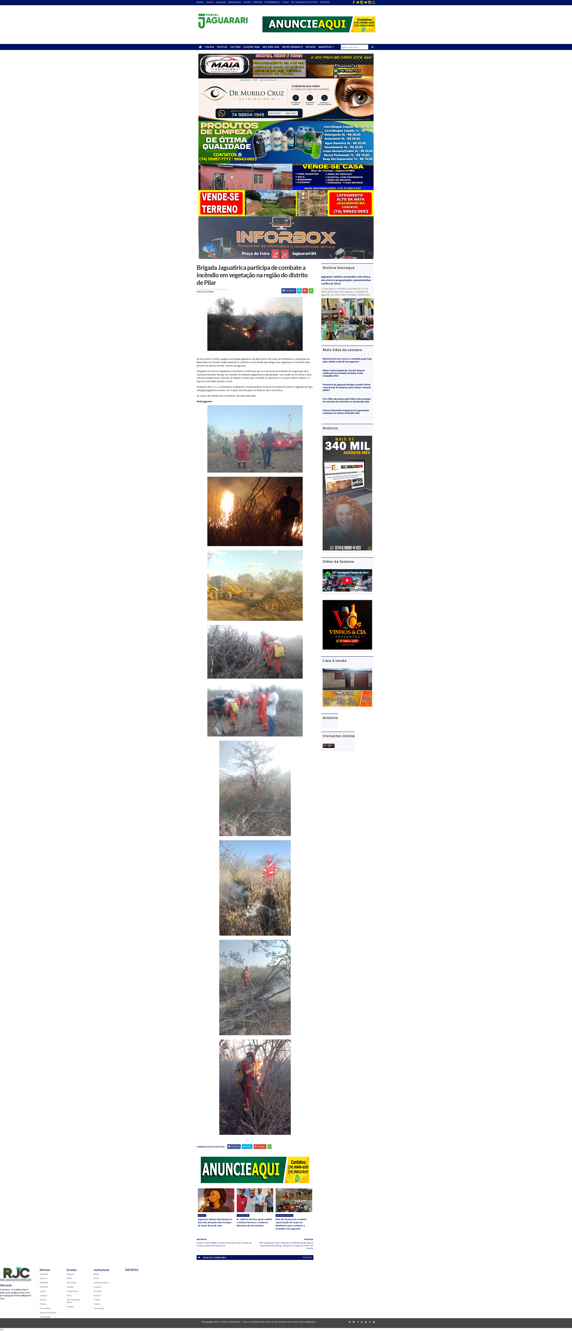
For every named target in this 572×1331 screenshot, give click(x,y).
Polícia (209, 46)
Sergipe (325, 2)
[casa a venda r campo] (286, 189)
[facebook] (353, 2)
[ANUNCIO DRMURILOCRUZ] (286, 120)
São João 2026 (270, 46)
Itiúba (42, 1291)
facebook (307, 1257)
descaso (44, 1278)
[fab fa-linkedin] (361, 1322)
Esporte (97, 1287)
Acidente (44, 1274)
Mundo (43, 1299)
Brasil (200, 2)
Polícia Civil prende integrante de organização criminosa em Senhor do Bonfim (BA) (346, 411)
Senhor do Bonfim (48, 1312)
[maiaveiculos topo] (286, 77)
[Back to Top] (373, 1322)
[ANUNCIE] (318, 31)
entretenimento (101, 1282)
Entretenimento (292, 46)
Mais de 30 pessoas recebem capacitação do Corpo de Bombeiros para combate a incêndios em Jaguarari (291, 1224)
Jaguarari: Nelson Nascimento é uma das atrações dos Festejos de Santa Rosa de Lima (215, 1222)
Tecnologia (45, 1316)
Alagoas (221, 2)
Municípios (325, 46)
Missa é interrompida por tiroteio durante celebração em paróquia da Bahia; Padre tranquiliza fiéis (344, 373)
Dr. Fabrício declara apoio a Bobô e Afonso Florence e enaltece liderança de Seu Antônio (254, 1222)
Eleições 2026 (251, 46)
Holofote (44, 1287)
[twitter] (357, 2)
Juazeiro (43, 1295)
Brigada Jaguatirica (284, 1215)
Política (222, 46)
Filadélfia (44, 1282)
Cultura (235, 46)
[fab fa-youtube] (365, 1322)
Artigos (311, 46)
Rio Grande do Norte (304, 2)
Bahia (210, 2)
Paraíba (257, 2)
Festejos (202, 1215)
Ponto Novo (45, 1308)
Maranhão (234, 2)
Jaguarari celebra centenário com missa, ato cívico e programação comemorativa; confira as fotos (346, 280)
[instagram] (361, 2)
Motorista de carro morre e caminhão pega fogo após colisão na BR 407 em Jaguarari (347, 360)
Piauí (286, 2)
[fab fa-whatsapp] (373, 2)
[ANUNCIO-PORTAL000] (255, 1182)
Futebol (97, 1295)
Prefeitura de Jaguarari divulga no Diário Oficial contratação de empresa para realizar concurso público (347, 387)
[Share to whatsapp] (311, 290)
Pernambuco (272, 2)
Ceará (247, 2)
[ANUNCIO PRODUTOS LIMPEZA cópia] (286, 162)
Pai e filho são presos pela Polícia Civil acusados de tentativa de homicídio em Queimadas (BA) (347, 400)
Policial (97, 1299)
